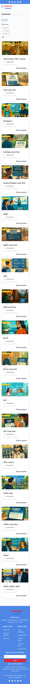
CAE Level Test (9, 90)
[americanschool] (4, 62)
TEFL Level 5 (8, 462)
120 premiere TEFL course (14, 59)
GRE (5, 276)
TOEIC (6, 555)
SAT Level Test (9, 431)
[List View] (5, 37)
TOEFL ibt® (8, 493)
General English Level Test (14, 183)
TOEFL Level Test (10, 524)
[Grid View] (3, 37)
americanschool (10, 62)
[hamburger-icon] (27, 7)
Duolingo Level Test (11, 152)
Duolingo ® (7, 121)
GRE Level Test (9, 307)
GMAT (5, 214)
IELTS (5, 338)
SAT (5, 400)
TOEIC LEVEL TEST (11, 586)
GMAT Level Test (10, 245)
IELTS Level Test (10, 369)
